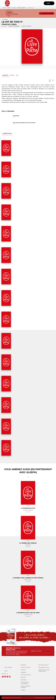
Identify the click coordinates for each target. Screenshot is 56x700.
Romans (14, 7)
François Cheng (9, 24)
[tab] (5, 75)
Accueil (4, 7)
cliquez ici (18, 654)
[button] (46, 13)
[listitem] (3, 676)
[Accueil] (7, 3)
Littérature (9, 7)
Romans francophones (21, 7)
